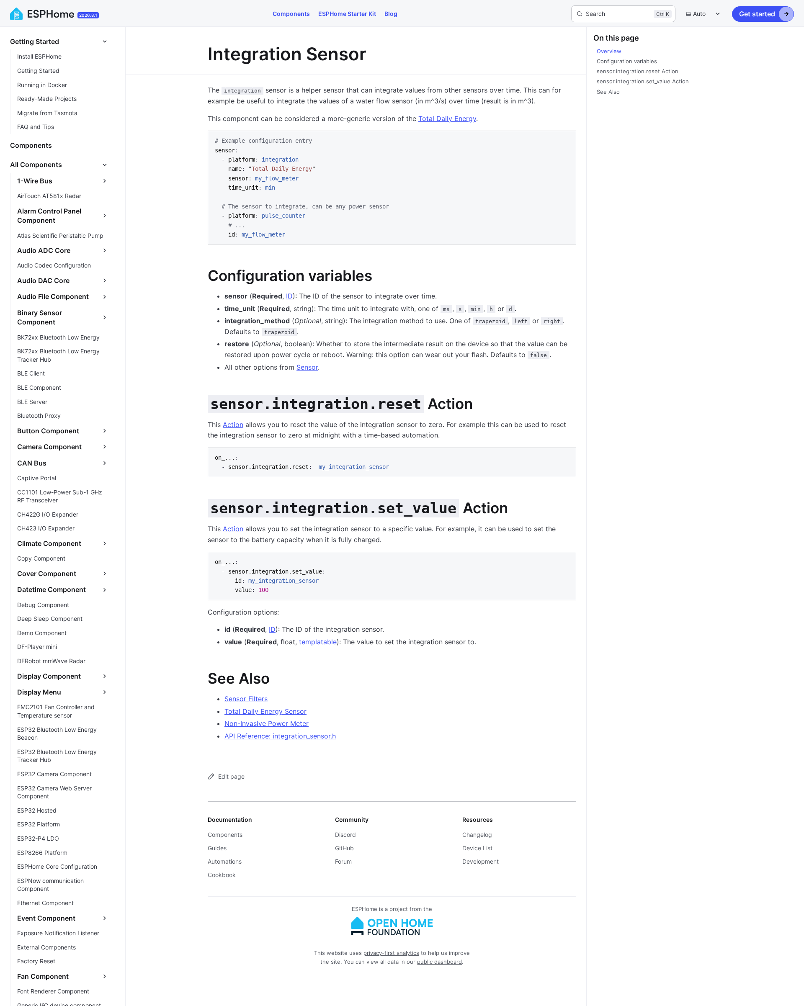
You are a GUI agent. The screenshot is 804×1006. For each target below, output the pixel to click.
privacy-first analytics (391, 952)
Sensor (307, 367)
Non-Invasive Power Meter (266, 723)
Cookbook (222, 874)
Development (480, 861)
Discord (345, 834)
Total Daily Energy (447, 118)
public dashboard (439, 961)
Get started (757, 14)
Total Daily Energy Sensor (265, 711)
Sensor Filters (246, 699)
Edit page (231, 776)
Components (291, 13)
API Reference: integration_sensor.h (280, 736)
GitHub (344, 848)
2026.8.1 (88, 15)
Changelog (477, 834)
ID (289, 296)
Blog (390, 13)
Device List (477, 848)
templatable (318, 642)
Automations (225, 861)
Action (233, 424)
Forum (343, 861)
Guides (217, 848)
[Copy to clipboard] (565, 140)
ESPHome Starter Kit (347, 13)
